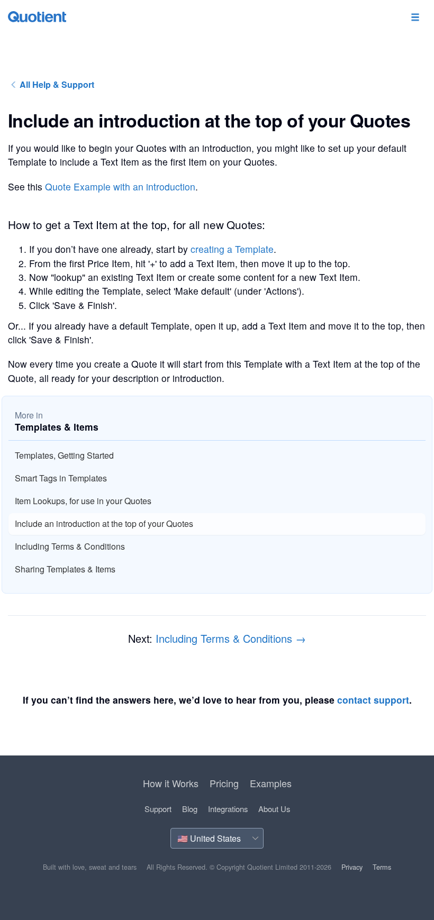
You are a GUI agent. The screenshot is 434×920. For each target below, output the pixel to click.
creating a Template (232, 249)
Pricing (224, 783)
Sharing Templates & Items (65, 569)
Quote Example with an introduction (120, 186)
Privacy (352, 867)
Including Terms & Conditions (70, 546)
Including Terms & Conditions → (231, 638)
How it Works (170, 783)
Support (157, 808)
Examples (271, 783)
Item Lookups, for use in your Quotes (83, 501)
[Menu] (415, 17)
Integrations (228, 808)
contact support (373, 699)
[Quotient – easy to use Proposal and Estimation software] (37, 16)
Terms (382, 867)
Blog (189, 808)
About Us (274, 808)
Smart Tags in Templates (61, 478)
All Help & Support (55, 84)
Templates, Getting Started (64, 455)
